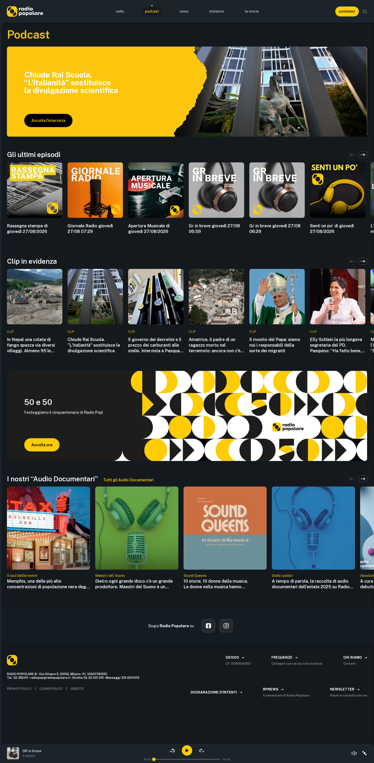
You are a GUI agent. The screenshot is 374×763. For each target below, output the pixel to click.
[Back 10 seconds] (172, 750)
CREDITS (77, 688)
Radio (120, 11)
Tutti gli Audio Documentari (128, 480)
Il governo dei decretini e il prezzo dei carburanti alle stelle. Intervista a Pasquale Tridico (155, 345)
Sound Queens (195, 576)
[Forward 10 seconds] (201, 750)
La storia (252, 11)
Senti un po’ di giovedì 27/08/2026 (332, 228)
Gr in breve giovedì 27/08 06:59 (214, 228)
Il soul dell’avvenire (22, 576)
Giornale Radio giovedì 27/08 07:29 (90, 228)
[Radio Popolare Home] (25, 11)
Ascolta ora (41, 445)
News (184, 11)
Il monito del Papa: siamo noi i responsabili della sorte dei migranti (274, 345)
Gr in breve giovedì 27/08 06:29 (274, 228)
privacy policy (19, 688)
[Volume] (354, 753)
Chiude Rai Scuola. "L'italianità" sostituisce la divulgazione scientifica (94, 345)
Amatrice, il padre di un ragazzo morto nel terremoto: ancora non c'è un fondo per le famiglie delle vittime (214, 345)
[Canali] (364, 753)
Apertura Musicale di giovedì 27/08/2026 (149, 228)
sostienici (347, 11)
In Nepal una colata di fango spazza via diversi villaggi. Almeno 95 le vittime (31, 345)
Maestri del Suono (110, 576)
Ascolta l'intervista (48, 120)
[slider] (154, 759)
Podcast (152, 11)
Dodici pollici (282, 576)
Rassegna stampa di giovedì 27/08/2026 (27, 228)
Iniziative (216, 11)
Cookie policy (51, 688)
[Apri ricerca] (365, 11)
